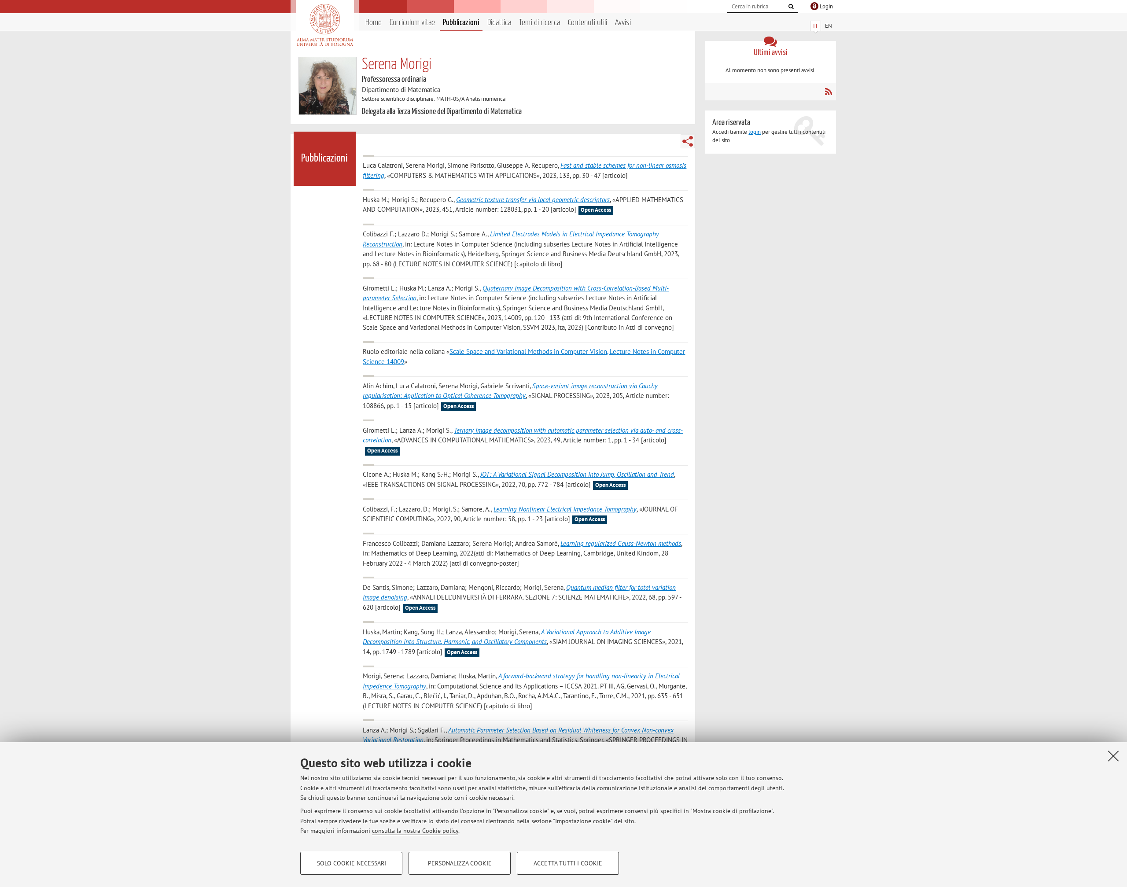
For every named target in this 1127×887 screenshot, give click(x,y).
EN (828, 25)
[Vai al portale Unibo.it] (325, 25)
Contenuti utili (587, 22)
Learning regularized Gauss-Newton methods (620, 543)
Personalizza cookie (460, 863)
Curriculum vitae (412, 22)
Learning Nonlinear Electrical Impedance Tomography (565, 509)
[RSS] (828, 91)
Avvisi (623, 22)
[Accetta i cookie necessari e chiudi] (1113, 756)
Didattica (499, 22)
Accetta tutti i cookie (568, 863)
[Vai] (791, 6)
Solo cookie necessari (351, 863)
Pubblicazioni (461, 22)
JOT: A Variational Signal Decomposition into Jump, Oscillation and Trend (577, 474)
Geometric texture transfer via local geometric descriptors (533, 199)
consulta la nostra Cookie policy (415, 831)
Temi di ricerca (539, 22)
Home (373, 22)
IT (815, 25)
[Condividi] (688, 141)
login (754, 132)
